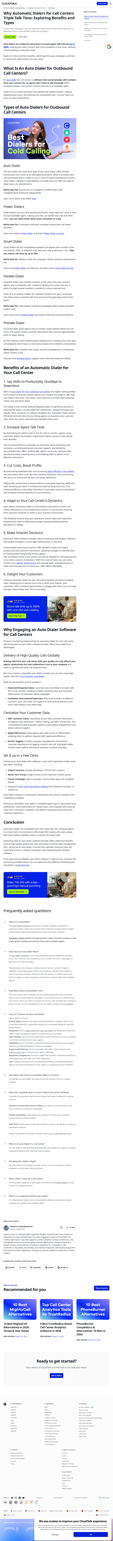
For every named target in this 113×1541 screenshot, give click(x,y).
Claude (50, 1267)
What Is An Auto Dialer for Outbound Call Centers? (96, 17)
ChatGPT (11, 1267)
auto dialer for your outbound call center (30, 391)
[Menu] (110, 3)
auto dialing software (21, 926)
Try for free (23, 37)
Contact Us (39, 1498)
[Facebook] (12, 1498)
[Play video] (40, 138)
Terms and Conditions (81, 1498)
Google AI (64, 1267)
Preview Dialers (24, 358)
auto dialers (68, 471)
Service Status (105, 1498)
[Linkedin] (20, 1498)
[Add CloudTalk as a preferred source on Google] (109, 47)
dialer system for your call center (39, 1030)
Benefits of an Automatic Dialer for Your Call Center (95, 29)
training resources (16, 1052)
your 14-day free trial (57, 1133)
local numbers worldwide (32, 676)
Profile (72, 1227)
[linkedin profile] (61, 1227)
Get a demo (57, 1375)
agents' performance (26, 563)
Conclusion (87, 40)
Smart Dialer (20, 268)
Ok (91, 1534)
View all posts (102, 1288)
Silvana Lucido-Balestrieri (17, 8)
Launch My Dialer (16, 891)
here (34, 198)
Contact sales (102, 3)
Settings (54, 1534)
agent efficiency (54, 471)
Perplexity (37, 1267)
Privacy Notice (58, 1498)
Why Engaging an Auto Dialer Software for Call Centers (95, 35)
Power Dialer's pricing (54, 233)
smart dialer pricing (64, 268)
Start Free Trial (15, 616)
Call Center (51, 8)
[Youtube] (23, 1498)
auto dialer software (19, 955)
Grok (24, 1267)
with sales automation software (34, 786)
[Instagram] (16, 1498)
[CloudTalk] (9, 3)
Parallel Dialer (27, 314)
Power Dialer (26, 233)
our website (68, 1004)
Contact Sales (10, 37)
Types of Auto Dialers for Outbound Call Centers (95, 23)
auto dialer (12, 79)
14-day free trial (22, 865)
